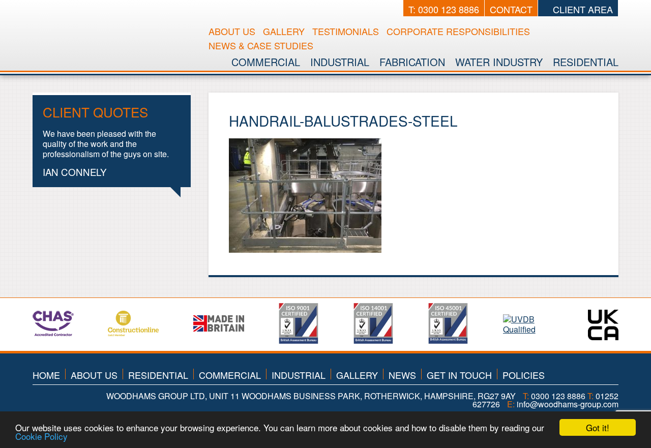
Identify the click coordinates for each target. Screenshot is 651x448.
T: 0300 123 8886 (443, 9)
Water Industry (499, 61)
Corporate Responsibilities (458, 31)
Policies (523, 374)
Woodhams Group (115, 27)
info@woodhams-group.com (567, 404)
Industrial (339, 61)
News (402, 374)
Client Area (581, 9)
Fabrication (412, 61)
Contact (511, 9)
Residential (585, 61)
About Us (232, 31)
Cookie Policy (41, 436)
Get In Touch (459, 374)
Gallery (284, 31)
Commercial (265, 61)
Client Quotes (95, 111)
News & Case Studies (261, 45)
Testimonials (345, 31)
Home (46, 374)
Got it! (597, 427)
